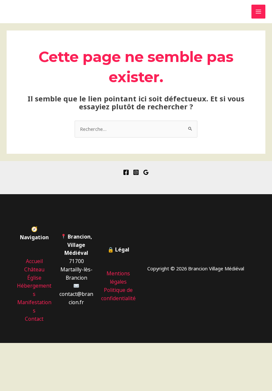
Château (34, 269)
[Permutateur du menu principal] (258, 12)
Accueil (34, 261)
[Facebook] (126, 172)
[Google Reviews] (146, 172)
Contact (34, 318)
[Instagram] (136, 172)
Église (34, 277)
